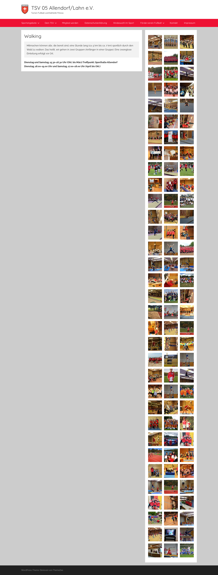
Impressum (189, 23)
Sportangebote (29, 23)
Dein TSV (49, 23)
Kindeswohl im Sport (123, 23)
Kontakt (174, 23)
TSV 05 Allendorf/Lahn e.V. (62, 8)
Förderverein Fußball (151, 23)
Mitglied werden (70, 23)
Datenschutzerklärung (96, 23)
